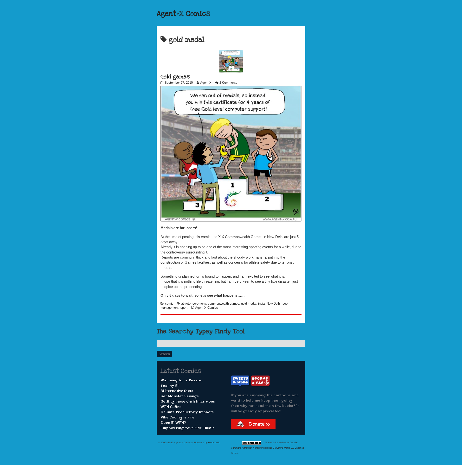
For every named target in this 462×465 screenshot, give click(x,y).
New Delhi (274, 303)
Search (164, 354)
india (261, 303)
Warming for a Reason (181, 380)
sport (183, 307)
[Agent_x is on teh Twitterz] (241, 381)
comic (169, 303)
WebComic (214, 442)
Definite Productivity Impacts (187, 412)
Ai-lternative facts (176, 391)
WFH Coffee (170, 406)
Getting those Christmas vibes (187, 401)
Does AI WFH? (173, 422)
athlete (186, 303)
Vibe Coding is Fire (177, 417)
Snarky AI (169, 385)
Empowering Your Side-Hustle (187, 428)
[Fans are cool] (260, 381)
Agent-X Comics (183, 13)
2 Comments (228, 82)
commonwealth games (223, 303)
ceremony (199, 303)
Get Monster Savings (179, 396)
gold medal (248, 303)
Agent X (206, 82)
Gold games (175, 76)
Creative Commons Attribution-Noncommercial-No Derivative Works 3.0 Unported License (267, 447)
